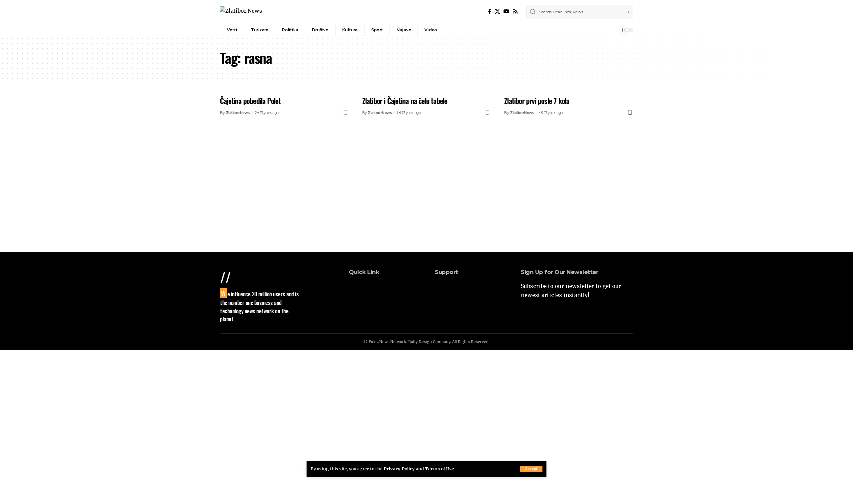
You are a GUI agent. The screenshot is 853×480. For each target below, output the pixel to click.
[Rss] (515, 11)
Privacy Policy (399, 468)
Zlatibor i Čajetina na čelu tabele (404, 100)
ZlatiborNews (238, 112)
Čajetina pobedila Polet (250, 100)
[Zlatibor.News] (241, 11)
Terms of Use (439, 468)
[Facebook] (489, 11)
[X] (497, 11)
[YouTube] (506, 11)
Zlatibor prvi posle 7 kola (536, 100)
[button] (531, 469)
